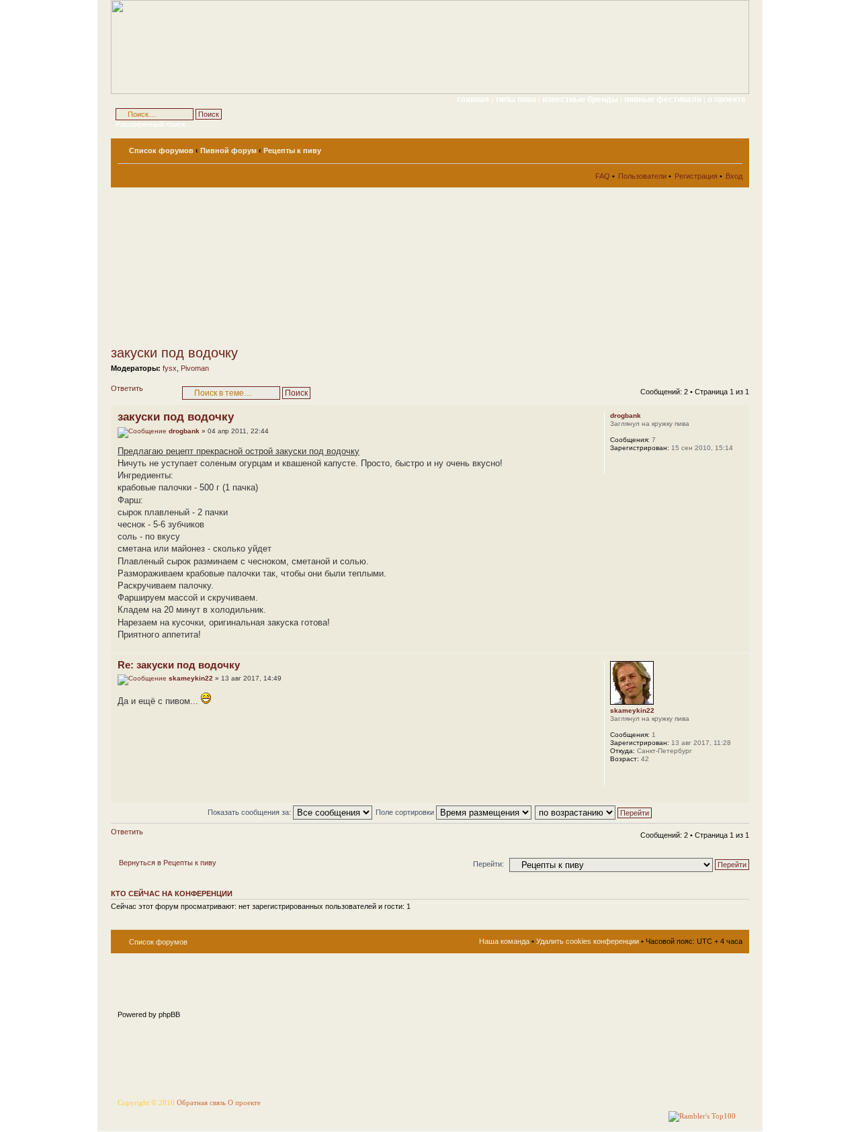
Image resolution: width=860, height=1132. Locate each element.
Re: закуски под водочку (179, 664)
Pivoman (195, 368)
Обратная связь (201, 1102)
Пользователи (642, 176)
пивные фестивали (663, 99)
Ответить (127, 388)
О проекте (244, 1102)
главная (473, 99)
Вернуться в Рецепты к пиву (167, 863)
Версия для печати (712, 148)
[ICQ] (634, 776)
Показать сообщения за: (250, 812)
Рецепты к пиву (292, 150)
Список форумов (161, 150)
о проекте (726, 99)
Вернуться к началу (738, 644)
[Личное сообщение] (619, 465)
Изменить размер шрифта (732, 148)
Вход (734, 176)
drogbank (184, 431)
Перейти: (488, 864)
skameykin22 (191, 678)
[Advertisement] (232, 266)
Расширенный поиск (150, 124)
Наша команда (504, 941)
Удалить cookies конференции (587, 941)
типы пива (516, 99)
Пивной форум (228, 150)
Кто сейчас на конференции (171, 893)
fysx (170, 368)
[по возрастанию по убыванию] (594, 812)
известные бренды (581, 99)
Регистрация (696, 176)
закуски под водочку (174, 352)
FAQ (602, 176)
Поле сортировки (406, 812)
